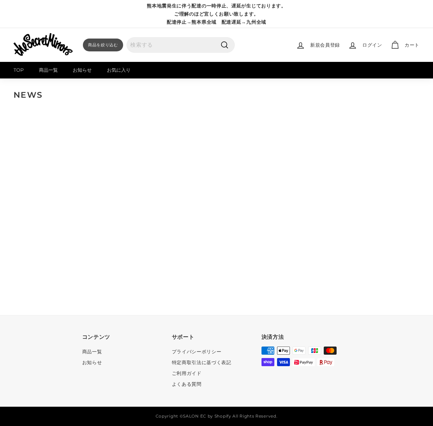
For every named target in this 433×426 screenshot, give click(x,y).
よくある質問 (187, 384)
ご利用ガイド (187, 373)
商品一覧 (48, 70)
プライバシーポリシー (197, 352)
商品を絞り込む (103, 44)
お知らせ (82, 70)
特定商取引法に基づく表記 (201, 362)
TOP (19, 70)
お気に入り (119, 70)
